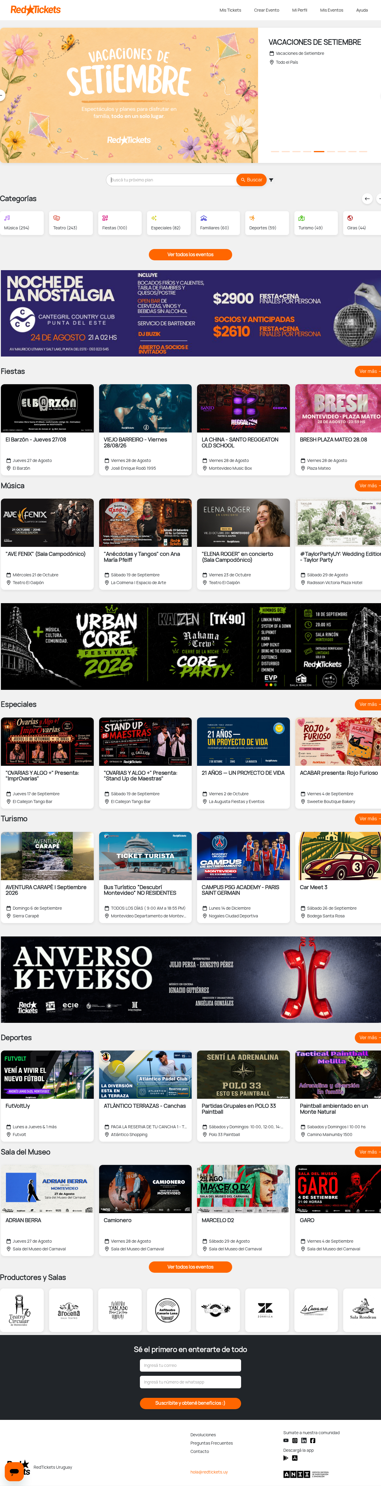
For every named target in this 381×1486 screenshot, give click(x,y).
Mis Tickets (230, 10)
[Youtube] (286, 1441)
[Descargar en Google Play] (295, 1458)
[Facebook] (313, 1440)
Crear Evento (266, 10)
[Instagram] (295, 1440)
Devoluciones (203, 1434)
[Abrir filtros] (271, 180)
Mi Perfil (299, 10)
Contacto (199, 1451)
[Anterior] (367, 198)
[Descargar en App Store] (285, 1458)
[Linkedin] (304, 1440)
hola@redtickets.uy (209, 1472)
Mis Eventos (331, 10)
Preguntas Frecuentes (211, 1443)
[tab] (275, 151)
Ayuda (362, 10)
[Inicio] (114, 10)
